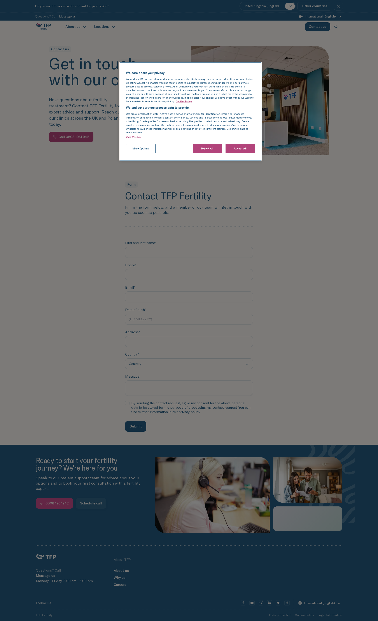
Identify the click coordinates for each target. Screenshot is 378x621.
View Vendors (133, 137)
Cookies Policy (184, 101)
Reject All (207, 148)
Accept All (240, 148)
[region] (190, 111)
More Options (141, 148)
